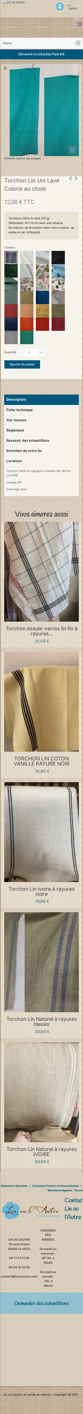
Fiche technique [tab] (19, 410)
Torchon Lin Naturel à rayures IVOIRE (41, 1152)
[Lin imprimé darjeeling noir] (58, 284)
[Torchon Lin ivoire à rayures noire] (41, 832)
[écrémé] (42, 257)
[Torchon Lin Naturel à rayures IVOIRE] (41, 1092)
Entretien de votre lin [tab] (24, 451)
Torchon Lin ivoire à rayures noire (41, 891)
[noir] (58, 257)
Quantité (10, 352)
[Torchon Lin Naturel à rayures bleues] (41, 962)
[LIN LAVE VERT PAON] (26, 337)
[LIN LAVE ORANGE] (26, 324)
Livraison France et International (55, 1186)
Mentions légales (60, 1190)
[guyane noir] (26, 284)
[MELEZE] (11, 271)
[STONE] (58, 271)
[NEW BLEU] (11, 324)
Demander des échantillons (41, 1303)
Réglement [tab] (15, 430)
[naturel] (58, 297)
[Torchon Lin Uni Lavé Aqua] (44, 110)
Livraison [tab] (14, 461)
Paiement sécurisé (14, 1186)
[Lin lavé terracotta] (42, 324)
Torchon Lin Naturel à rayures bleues (41, 1022)
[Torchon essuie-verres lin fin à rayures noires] (41, 572)
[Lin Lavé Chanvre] (26, 297)
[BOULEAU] (26, 271)
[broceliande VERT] (42, 271)
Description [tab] (16, 399)
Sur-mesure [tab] (16, 420)
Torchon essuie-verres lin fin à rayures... (41, 631)
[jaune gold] (42, 310)
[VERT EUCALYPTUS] (11, 284)
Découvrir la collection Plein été (41, 54)
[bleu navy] (11, 257)
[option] (44, 110)
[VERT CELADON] (11, 297)
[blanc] (26, 257)
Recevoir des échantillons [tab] (27, 440)
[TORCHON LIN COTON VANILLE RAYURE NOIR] (41, 702)
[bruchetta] (11, 310)
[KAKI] (58, 310)
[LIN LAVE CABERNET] (58, 324)
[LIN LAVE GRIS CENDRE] (11, 337)
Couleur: (9, 247)
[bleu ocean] (42, 297)
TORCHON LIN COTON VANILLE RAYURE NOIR (41, 761)
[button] (41, 43)
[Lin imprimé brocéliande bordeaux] (42, 284)
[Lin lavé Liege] (26, 310)
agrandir (72, 150)
